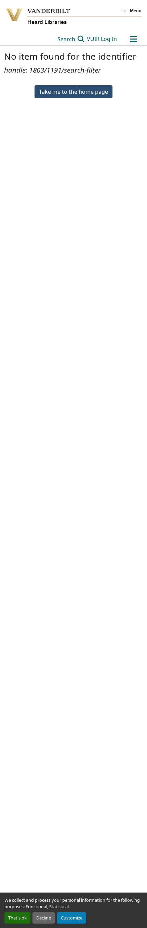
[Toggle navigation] (133, 38)
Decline (43, 918)
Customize (71, 918)
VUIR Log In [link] (102, 39)
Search (67, 39)
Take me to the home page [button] (73, 91)
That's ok (17, 918)
